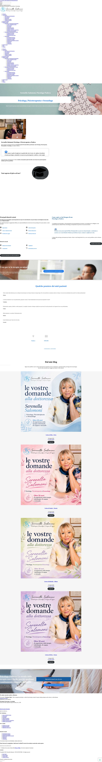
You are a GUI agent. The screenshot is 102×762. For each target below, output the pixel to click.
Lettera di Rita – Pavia (51, 434)
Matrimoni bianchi (5, 726)
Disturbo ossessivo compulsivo (8, 720)
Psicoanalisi (39, 205)
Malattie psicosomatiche (6, 721)
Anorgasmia (4, 738)
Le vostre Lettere (51, 439)
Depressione (4, 716)
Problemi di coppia (5, 725)
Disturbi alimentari (5, 719)
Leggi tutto (51, 442)
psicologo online (8, 351)
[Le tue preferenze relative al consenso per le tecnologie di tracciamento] (100, 760)
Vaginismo (4, 737)
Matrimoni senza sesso (6, 727)
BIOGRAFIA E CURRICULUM (40, 177)
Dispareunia (4, 736)
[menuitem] (4, 13)
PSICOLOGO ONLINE (5, 709)
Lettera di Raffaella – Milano (51, 581)
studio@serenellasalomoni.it (12, 0)
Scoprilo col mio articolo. (96, 243)
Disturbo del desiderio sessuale (8, 735)
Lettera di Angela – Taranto (51, 508)
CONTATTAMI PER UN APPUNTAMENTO (10, 255)
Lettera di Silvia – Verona (51, 654)
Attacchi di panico (5, 718)
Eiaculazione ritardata (6, 734)
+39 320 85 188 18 (3, 0)
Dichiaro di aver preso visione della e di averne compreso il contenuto (17, 747)
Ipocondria (4, 717)
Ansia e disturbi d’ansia (6, 715)
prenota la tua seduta (4, 698)
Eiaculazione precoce (6, 733)
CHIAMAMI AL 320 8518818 (50, 348)
